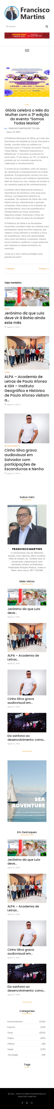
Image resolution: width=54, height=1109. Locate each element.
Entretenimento (12, 446)
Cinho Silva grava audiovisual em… (21, 701)
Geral (7, 309)
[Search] (47, 26)
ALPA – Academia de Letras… (23, 657)
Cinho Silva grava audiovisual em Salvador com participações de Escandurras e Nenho (24, 459)
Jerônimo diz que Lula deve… (24, 611)
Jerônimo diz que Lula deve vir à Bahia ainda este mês (24, 318)
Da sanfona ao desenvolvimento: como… (26, 738)
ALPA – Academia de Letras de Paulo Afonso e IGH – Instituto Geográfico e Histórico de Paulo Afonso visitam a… (26, 388)
